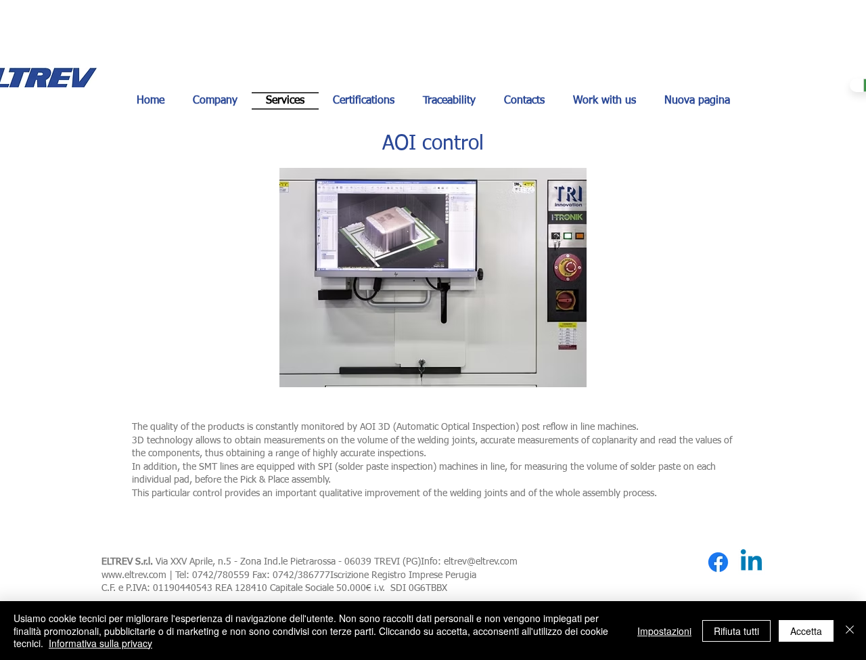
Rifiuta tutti (736, 631)
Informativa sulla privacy (100, 643)
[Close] (850, 630)
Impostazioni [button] (664, 631)
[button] (433, 277)
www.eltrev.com (133, 575)
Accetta (806, 631)
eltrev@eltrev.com (481, 562)
